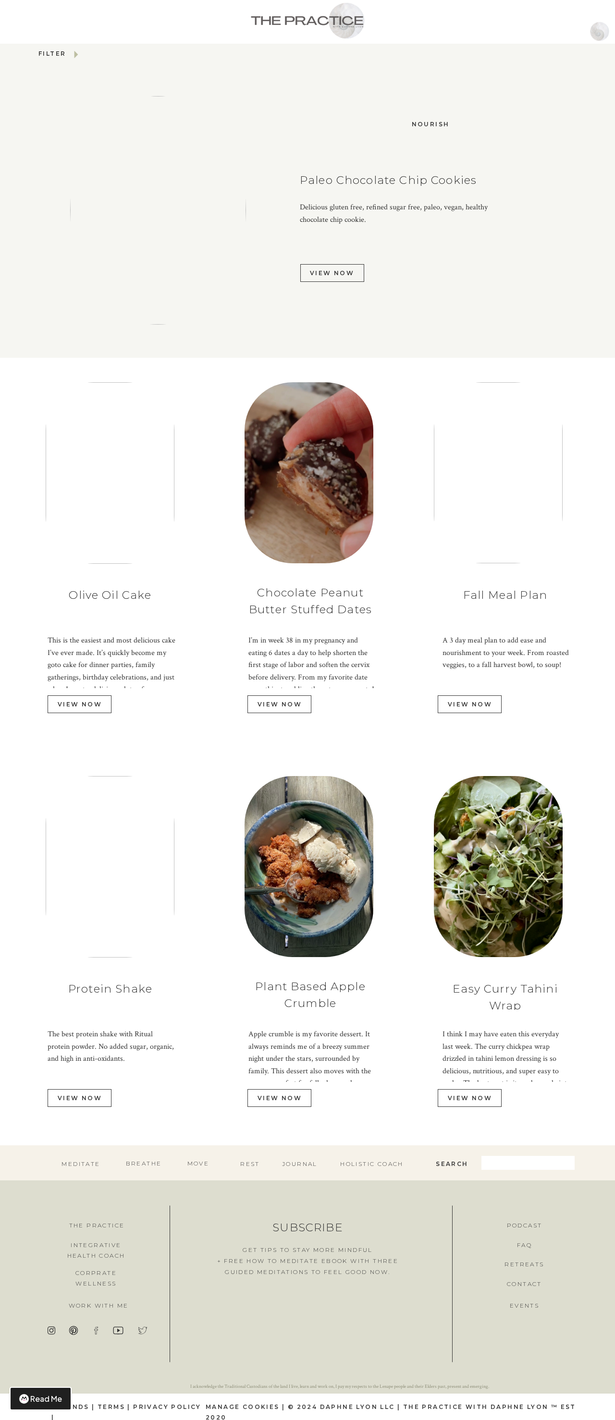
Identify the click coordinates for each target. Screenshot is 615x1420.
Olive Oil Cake (110, 595)
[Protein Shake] (110, 867)
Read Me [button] (46, 1399)
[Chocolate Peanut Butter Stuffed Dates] (309, 472)
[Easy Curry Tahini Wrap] (498, 866)
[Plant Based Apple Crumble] (309, 866)
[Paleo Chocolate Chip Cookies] (158, 210)
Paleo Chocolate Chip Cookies (388, 180)
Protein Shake (110, 988)
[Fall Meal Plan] (498, 472)
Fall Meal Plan (505, 595)
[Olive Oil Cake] (110, 473)
